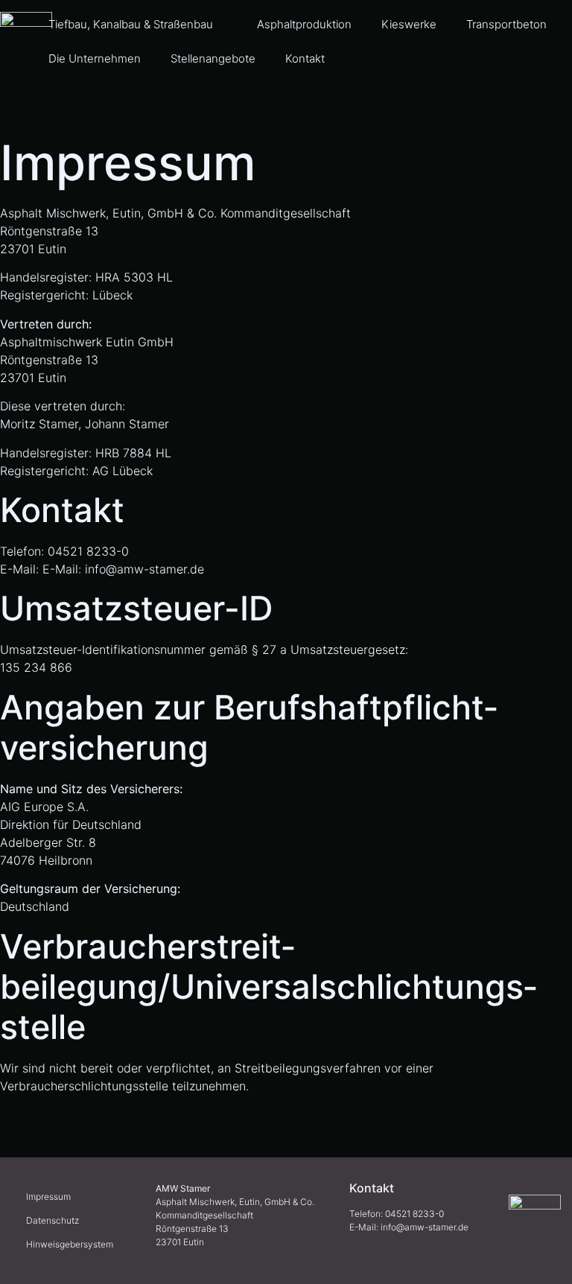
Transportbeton (506, 24)
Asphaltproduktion (304, 24)
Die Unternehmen (94, 58)
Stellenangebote (213, 58)
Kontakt (305, 58)
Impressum (48, 1196)
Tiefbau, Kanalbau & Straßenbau (130, 24)
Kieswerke (408, 24)
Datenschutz (52, 1220)
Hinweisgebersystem (69, 1244)
